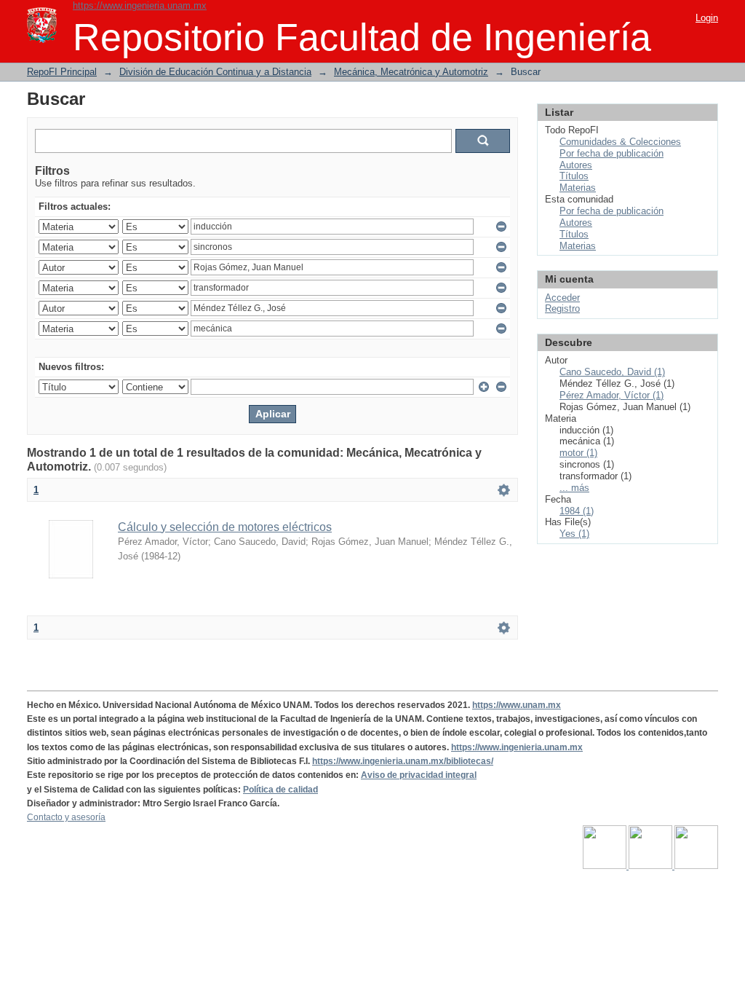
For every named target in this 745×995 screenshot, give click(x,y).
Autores (575, 165)
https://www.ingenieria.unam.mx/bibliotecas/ (402, 761)
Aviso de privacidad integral (419, 775)
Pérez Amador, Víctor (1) (611, 395)
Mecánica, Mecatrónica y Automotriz (411, 71)
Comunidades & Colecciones (620, 141)
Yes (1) (574, 533)
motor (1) (578, 452)
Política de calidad (280, 789)
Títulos (574, 175)
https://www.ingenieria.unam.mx (140, 5)
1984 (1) (576, 511)
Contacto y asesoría (66, 817)
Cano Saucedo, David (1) (612, 371)
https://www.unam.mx (516, 705)
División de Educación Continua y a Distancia (215, 71)
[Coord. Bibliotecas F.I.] (696, 866)
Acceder (562, 297)
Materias (577, 187)
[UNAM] (606, 866)
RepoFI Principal (62, 71)
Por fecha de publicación (611, 153)
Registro (562, 308)
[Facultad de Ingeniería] (651, 866)
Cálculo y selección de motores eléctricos (225, 527)
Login (707, 17)
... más (574, 487)
